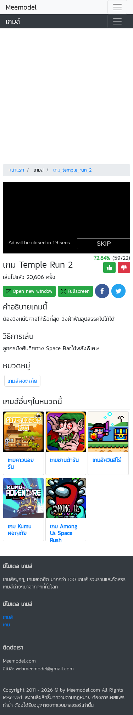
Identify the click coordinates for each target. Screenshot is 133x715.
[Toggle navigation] (117, 7)
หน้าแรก (16, 170)
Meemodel (21, 7)
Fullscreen (78, 291)
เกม (6, 625)
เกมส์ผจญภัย (22, 380)
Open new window (31, 291)
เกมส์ (13, 21)
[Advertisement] (66, 94)
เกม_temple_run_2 (72, 170)
